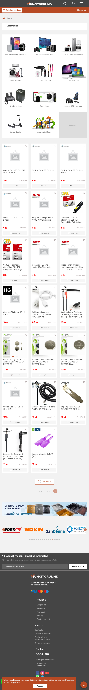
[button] (3, 530)
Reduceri (41, 608)
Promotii (41, 612)
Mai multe (47, 482)
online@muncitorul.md (45, 660)
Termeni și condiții (43, 643)
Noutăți (40, 615)
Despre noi (41, 605)
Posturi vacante (44, 619)
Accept (40, 686)
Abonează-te (78, 567)
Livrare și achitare (43, 633)
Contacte (39, 630)
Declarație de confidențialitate (42, 638)
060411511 (42, 654)
